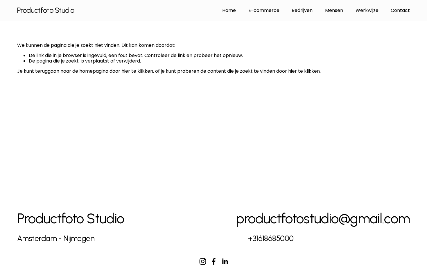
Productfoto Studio (45, 10)
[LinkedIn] (224, 261)
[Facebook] (213, 261)
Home (229, 10)
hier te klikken (137, 71)
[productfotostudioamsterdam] (202, 261)
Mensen (334, 10)
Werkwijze (367, 10)
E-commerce (263, 10)
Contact (400, 10)
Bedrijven (302, 10)
